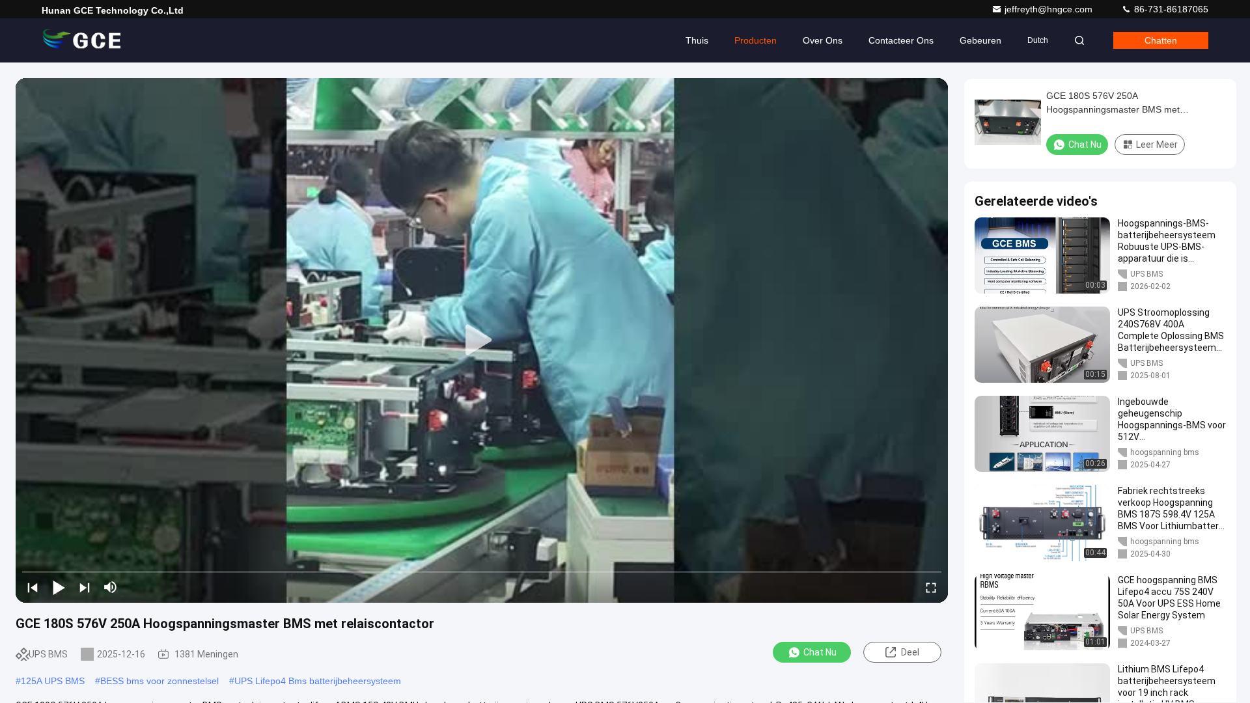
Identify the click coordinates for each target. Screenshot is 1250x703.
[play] (481, 340)
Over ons (822, 40)
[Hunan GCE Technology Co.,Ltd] (83, 40)
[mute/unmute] (111, 587)
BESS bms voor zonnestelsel (159, 681)
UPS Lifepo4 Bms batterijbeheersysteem (317, 681)
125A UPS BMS (53, 681)
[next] (85, 587)
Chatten (1161, 40)
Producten (755, 40)
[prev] (33, 587)
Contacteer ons (901, 40)
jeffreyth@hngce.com (1050, 9)
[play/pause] (59, 587)
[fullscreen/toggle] (931, 587)
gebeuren (980, 40)
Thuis (697, 40)
